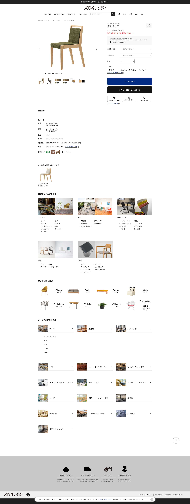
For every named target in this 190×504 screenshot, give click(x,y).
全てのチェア (59, 20)
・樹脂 (50, 264)
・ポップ (42, 221)
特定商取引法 (159, 495)
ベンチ (46, 348)
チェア (65, 20)
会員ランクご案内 (59, 14)
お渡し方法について (71, 147)
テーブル (47, 352)
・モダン (56, 221)
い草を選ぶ (110, 55)
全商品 (52, 20)
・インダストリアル (46, 226)
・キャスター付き (124, 221)
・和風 (55, 226)
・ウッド (42, 264)
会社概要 (168, 495)
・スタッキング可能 (125, 224)
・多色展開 (82, 221)
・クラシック (57, 229)
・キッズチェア (98, 267)
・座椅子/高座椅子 (99, 270)
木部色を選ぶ (111, 49)
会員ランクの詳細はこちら (118, 42)
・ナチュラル (44, 232)
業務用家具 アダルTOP (43, 20)
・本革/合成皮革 (53, 267)
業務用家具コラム (178, 495)
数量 (108, 61)
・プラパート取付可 (85, 226)
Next (96, 49)
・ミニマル (43, 224)
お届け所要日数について (114, 73)
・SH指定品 (136, 229)
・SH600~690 (137, 224)
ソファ (46, 344)
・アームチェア (84, 267)
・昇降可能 (122, 226)
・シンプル (57, 224)
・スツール (96, 264)
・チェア (82, 264)
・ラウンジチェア (84, 272)
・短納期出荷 (97, 224)
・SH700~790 (137, 226)
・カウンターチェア (85, 270)
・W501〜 (136, 221)
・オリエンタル (44, 229)
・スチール (43, 267)
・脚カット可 (97, 221)
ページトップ (176, 440)
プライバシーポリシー (145, 495)
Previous (39, 49)
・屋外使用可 (83, 224)
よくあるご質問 (82, 14)
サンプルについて (112, 104)
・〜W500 (122, 229)
